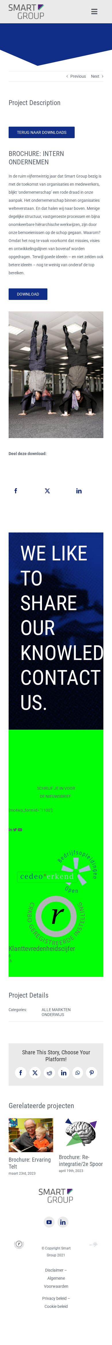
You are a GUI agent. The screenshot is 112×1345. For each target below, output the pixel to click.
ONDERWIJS (53, 1014)
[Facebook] (16, 491)
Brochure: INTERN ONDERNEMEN (29, 1163)
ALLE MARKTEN (56, 1009)
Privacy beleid (54, 1305)
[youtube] (49, 1229)
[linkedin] (62, 1229)
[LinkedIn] (79, 491)
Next (95, 76)
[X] (47, 491)
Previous (78, 76)
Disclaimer (54, 1277)
